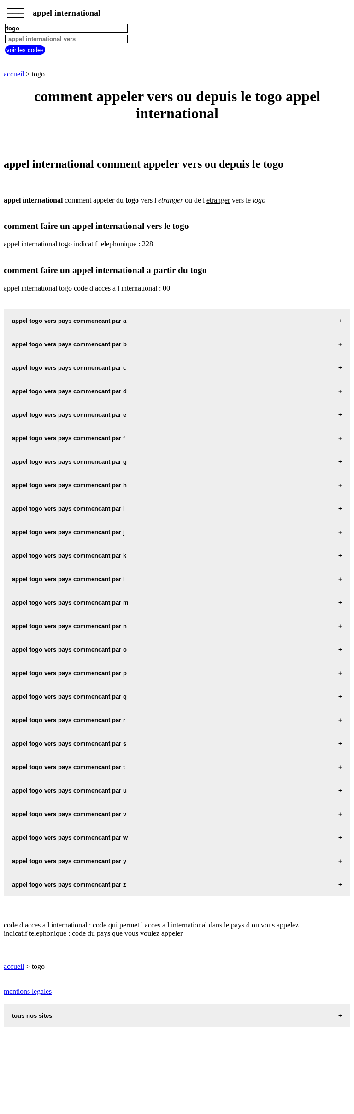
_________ (15, 10)
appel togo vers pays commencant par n (69, 626)
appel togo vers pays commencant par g (69, 461)
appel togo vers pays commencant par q (69, 696)
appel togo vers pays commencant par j (68, 532)
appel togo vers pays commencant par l (68, 579)
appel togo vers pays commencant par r (68, 720)
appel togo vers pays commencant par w (70, 837)
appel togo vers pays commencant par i (68, 508)
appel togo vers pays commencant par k (69, 555)
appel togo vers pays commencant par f (68, 438)
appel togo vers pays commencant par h (69, 485)
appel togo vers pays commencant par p (69, 673)
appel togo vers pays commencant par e (69, 414)
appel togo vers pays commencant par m (70, 602)
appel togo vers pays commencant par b (69, 344)
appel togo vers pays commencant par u (69, 790)
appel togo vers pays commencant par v (69, 814)
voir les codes (25, 50)
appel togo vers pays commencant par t (68, 767)
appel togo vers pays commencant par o (69, 649)
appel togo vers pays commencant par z (69, 884)
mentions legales (28, 991)
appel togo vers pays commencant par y (69, 860)
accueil (14, 74)
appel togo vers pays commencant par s (69, 743)
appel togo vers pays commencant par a (69, 320)
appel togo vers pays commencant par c (69, 367)
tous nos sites (32, 1015)
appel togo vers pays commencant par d (69, 391)
